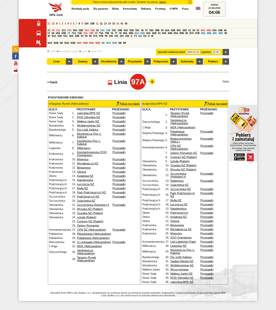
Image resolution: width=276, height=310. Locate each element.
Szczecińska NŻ (180, 189)
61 (189, 30)
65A (214, 30)
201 (122, 36)
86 (186, 33)
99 (106, 36)
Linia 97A (96, 51)
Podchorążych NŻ (88, 196)
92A (71, 36)
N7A (108, 43)
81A (137, 33)
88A (203, 33)
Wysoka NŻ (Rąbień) (90, 209)
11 (97, 23)
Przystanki (135, 61)
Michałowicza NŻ (87, 163)
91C (65, 36)
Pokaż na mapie (130, 103)
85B (181, 33)
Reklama (146, 8)
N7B (114, 43)
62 (193, 30)
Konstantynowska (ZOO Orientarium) (92, 154)
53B (108, 30)
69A (58, 33)
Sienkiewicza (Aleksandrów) (86, 252)
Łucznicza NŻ (85, 184)
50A (75, 30)
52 (97, 30)
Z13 (64, 30)
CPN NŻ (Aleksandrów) (91, 229)
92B (77, 36)
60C (179, 30)
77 (116, 33)
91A (54, 36)
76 (112, 33)
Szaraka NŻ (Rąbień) (90, 213)
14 (109, 23)
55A (126, 30)
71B (79, 33)
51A (86, 30)
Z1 (49, 23)
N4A (79, 43)
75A (101, 33)
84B (170, 33)
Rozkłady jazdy (68, 51)
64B (209, 30)
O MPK (174, 8)
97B (101, 36)
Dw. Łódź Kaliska (87, 129)
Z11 (58, 30)
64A (203, 30)
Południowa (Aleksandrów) (93, 238)
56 (142, 30)
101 (116, 36)
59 (162, 30)
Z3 (49, 30)
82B (154, 33)
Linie (84, 51)
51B (92, 30)
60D (184, 30)
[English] (198, 9)
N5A (91, 43)
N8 (119, 43)
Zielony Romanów (88, 225)
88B (209, 33)
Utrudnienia (108, 61)
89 (225, 33)
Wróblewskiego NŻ (88, 125)
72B (91, 33)
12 (101, 23)
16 (117, 23)
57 (146, 30)
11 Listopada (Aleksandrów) (94, 242)
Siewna (81, 171)
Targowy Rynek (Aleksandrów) (86, 259)
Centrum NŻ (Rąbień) (90, 221)
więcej (162, 2)
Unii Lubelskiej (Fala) (183, 241)
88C (215, 33)
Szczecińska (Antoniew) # (93, 204)
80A (125, 33)
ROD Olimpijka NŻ (88, 117)
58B (157, 30)
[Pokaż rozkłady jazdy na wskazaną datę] (226, 52)
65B (220, 30)
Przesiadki (118, 113)
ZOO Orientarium (181, 237)
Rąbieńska (176, 180)
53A (102, 30)
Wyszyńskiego (179, 269)
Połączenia (161, 61)
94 (86, 36)
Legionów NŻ (178, 245)
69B (64, 33)
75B (107, 33)
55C (137, 30)
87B (197, 33)
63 (198, 30)
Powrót (53, 82)
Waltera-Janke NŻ (88, 121)
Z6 (53, 30)
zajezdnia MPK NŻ (88, 113)
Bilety (115, 8)
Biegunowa (83, 167)
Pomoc (226, 81)
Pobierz (213, 61)
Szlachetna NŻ (86, 200)
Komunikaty (130, 8)
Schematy (187, 61)
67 (49, 33)
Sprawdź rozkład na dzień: (172, 52)
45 (126, 23)
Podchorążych (179, 212)
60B (173, 30)
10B (92, 23)
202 (127, 36)
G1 (140, 36)
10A (86, 23)
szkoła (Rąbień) (86, 217)
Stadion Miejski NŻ (181, 261)
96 (90, 36)
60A (167, 30)
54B (120, 30)
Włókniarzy (84, 148)
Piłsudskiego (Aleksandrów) (94, 233)
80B (131, 33)
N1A (50, 43)
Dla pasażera (100, 8)
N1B (56, 43)
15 (113, 23)
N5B (97, 43)
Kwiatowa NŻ (85, 175)
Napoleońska (85, 180)
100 (111, 36)
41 (122, 23)
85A (176, 33)
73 (96, 33)
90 (49, 36)
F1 (135, 36)
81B (142, 33)
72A (85, 33)
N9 (124, 43)
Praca (185, 8)
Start (53, 51)
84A (164, 33)
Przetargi (160, 8)
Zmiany (82, 61)
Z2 (53, 23)
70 (68, 33)
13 (105, 23)
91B (59, 36)
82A (148, 33)
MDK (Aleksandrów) (89, 246)
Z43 (69, 30)
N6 (103, 43)
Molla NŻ (82, 188)
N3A (66, 43)
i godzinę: (206, 52)
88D (221, 33)
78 (120, 33)
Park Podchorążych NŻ (91, 192)
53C (114, 30)
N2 (61, 43)
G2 (144, 36)
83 (159, 33)
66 (225, 30)
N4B (85, 43)
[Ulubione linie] (151, 81)
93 (82, 36)
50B (81, 30)
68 (53, 33)
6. (132, 36)
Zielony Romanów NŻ (183, 153)
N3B (73, 43)
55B (131, 30)
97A (95, 36)
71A (74, 33)
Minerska (82, 159)
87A (191, 33)
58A (151, 30)
